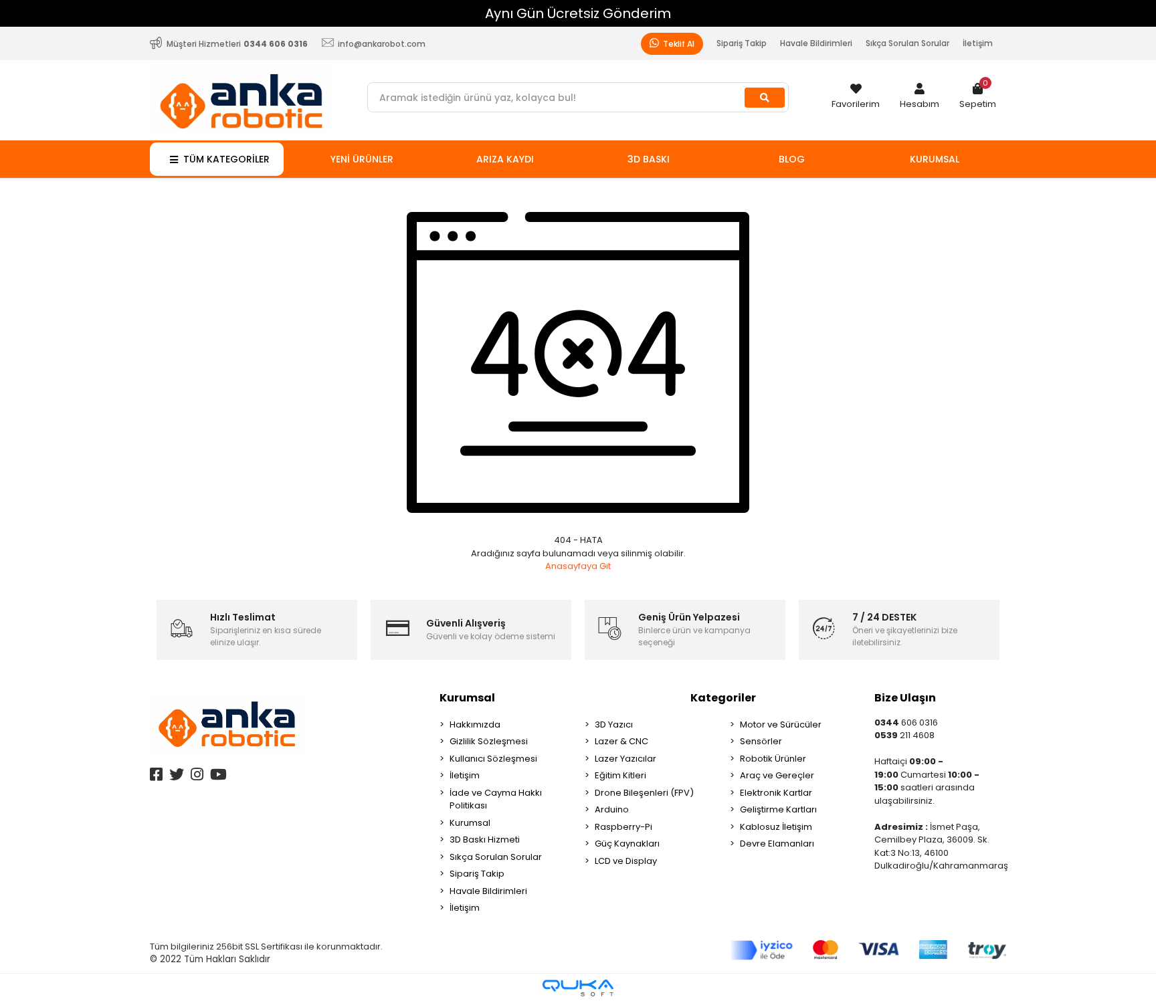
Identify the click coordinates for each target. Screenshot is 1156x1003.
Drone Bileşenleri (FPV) (644, 792)
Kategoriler (723, 697)
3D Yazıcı (614, 724)
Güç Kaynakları (627, 843)
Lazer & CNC (621, 741)
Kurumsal (467, 697)
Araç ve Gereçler (777, 775)
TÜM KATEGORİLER (226, 159)
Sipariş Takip (741, 43)
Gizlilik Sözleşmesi (489, 741)
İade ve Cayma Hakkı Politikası (496, 799)
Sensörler (761, 741)
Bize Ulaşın (905, 697)
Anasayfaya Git (578, 566)
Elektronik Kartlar (776, 792)
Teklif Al (677, 43)
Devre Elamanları (777, 843)
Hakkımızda (475, 724)
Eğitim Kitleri (620, 775)
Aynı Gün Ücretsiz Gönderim (578, 13)
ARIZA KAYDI (505, 159)
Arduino (612, 809)
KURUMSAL (934, 159)
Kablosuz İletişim (776, 826)
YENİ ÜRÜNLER (361, 159)
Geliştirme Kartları (778, 809)
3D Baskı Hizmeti (485, 839)
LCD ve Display (626, 861)
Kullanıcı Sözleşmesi (493, 758)
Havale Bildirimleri (816, 43)
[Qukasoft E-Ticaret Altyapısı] (578, 988)
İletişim (978, 43)
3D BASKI (649, 159)
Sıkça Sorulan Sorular (907, 43)
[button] (919, 97)
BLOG (792, 159)
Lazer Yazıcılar (625, 758)
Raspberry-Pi (623, 826)
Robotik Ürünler (773, 758)
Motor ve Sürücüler (781, 724)
